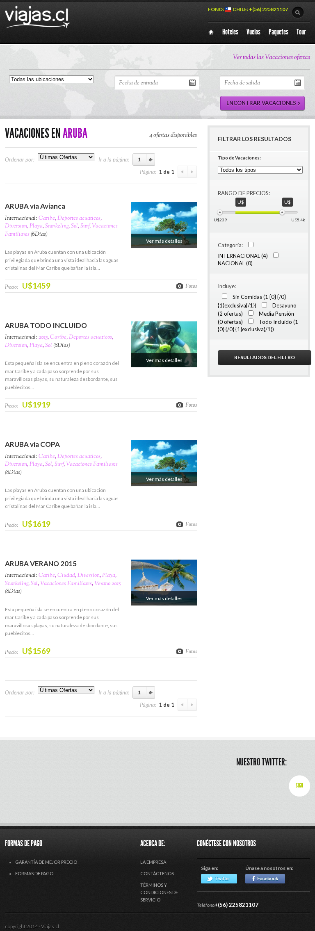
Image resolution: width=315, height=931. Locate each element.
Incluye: (227, 286)
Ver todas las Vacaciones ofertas (271, 57)
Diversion (16, 226)
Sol (74, 226)
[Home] (211, 32)
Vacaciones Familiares (92, 464)
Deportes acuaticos (78, 218)
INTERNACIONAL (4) (243, 256)
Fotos (191, 286)
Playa (36, 226)
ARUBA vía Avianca (35, 206)
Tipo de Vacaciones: (239, 157)
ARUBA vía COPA (32, 444)
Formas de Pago (34, 873)
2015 (43, 337)
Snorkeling (56, 226)
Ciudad (66, 575)
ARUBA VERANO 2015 (41, 563)
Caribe (47, 218)
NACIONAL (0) (235, 263)
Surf (84, 226)
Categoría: (230, 245)
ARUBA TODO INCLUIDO (46, 325)
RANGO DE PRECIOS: (244, 193)
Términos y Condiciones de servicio (159, 892)
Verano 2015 (107, 584)
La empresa (153, 862)
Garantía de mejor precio (46, 862)
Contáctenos (157, 873)
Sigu (299, 785)
